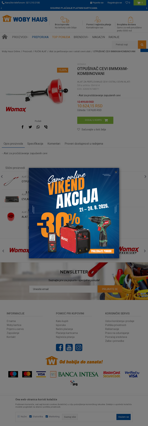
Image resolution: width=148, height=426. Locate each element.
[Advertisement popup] (74, 212)
